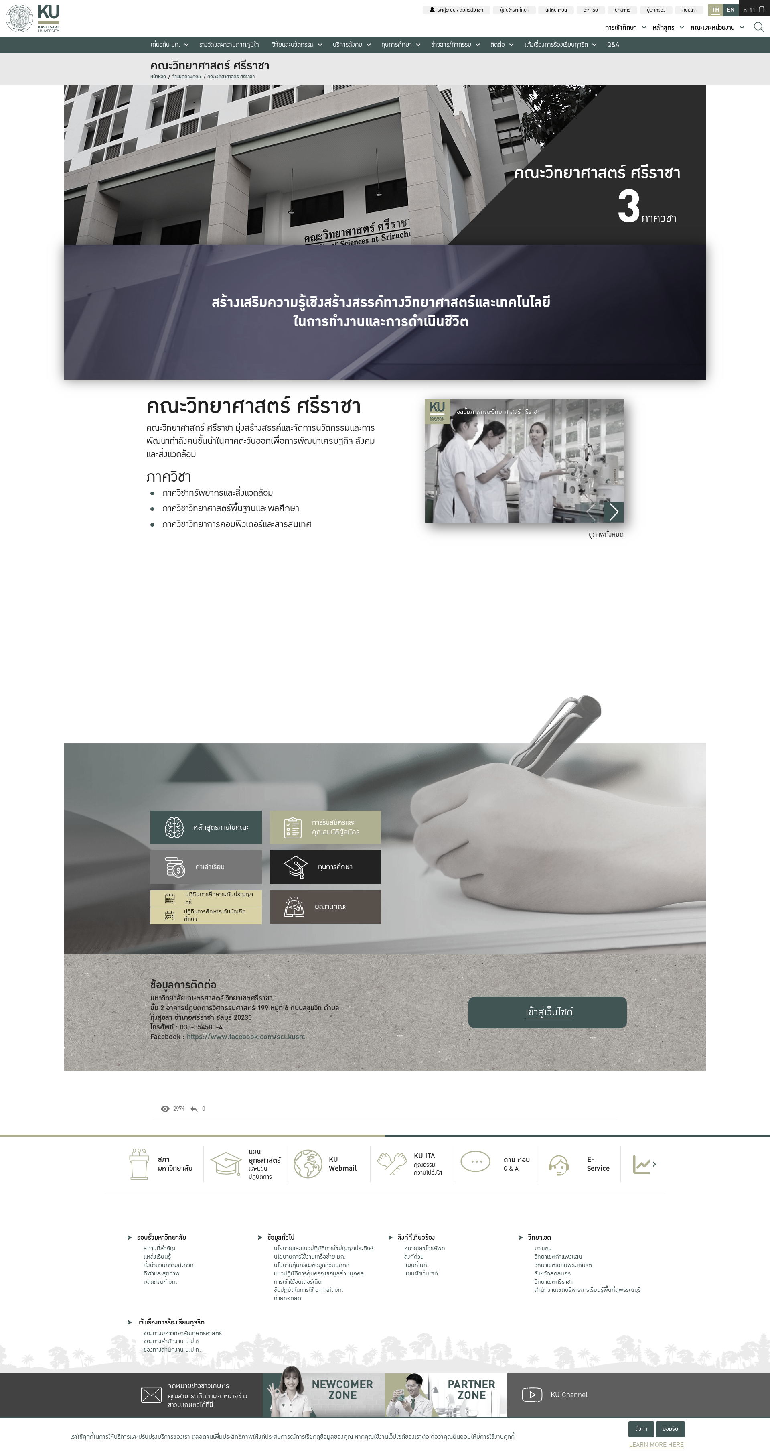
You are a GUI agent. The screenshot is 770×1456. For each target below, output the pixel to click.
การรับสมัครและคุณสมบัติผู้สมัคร (335, 827)
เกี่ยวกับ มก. (165, 45)
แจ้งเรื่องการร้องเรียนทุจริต (556, 45)
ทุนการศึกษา (396, 45)
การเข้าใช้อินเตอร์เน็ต (298, 1282)
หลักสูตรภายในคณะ (221, 827)
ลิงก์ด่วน (414, 1256)
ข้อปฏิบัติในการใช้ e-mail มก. (308, 1290)
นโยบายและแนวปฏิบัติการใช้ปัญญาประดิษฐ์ (323, 1248)
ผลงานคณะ (330, 907)
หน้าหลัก (158, 77)
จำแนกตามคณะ (186, 77)
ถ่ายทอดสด (287, 1298)
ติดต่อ (497, 45)
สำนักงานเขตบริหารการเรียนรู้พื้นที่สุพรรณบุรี (588, 1290)
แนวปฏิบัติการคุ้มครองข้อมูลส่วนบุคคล (319, 1273)
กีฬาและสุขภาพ (162, 1273)
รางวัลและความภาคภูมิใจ (229, 45)
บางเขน (543, 1248)
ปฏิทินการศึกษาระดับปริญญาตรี (219, 898)
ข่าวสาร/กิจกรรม (451, 45)
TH (715, 10)
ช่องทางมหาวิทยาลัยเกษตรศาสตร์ (183, 1333)
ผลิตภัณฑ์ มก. (160, 1282)
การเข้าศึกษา (621, 28)
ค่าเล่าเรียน (210, 867)
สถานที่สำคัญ (159, 1248)
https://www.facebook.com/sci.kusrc (246, 1037)
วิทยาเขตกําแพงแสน (558, 1256)
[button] (614, 512)
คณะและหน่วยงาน (713, 28)
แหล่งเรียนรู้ (157, 1256)
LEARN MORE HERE (656, 1445)
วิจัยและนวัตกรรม (293, 45)
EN (731, 10)
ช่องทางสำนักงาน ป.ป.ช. (172, 1341)
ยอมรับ (670, 1429)
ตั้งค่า (641, 1429)
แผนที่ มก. (416, 1265)
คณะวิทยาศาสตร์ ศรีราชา (231, 77)
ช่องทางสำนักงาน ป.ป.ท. (172, 1349)
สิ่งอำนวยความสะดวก (169, 1265)
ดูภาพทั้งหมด (606, 534)
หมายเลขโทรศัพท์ (424, 1248)
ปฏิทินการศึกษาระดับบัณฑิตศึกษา (215, 915)
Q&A (613, 45)
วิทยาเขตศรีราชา (554, 1282)
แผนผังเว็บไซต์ (421, 1273)
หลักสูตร (664, 28)
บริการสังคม (347, 45)
